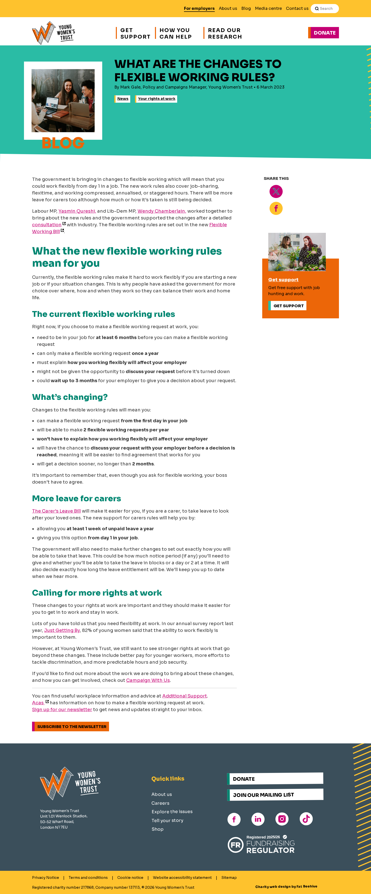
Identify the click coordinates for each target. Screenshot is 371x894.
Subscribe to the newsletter (72, 726)
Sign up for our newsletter (62, 709)
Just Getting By (62, 630)
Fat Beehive (307, 886)
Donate (325, 33)
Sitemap (229, 877)
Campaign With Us (148, 680)
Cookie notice (130, 877)
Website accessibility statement (182, 877)
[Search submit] (316, 8)
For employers (199, 8)
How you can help (176, 33)
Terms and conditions (88, 877)
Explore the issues (172, 812)
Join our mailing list (263, 794)
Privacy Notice (45, 877)
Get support (135, 33)
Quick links (167, 778)
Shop (158, 829)
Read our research (225, 33)
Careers (160, 803)
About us (228, 8)
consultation (47, 225)
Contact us (297, 8)
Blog (246, 8)
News (122, 98)
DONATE (244, 779)
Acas (38, 703)
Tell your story (167, 820)
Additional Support (184, 696)
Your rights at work (156, 98)
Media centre (268, 8)
